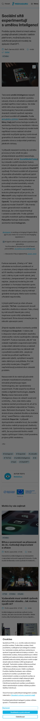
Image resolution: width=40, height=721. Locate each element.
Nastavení (6, 708)
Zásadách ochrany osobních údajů (23, 695)
